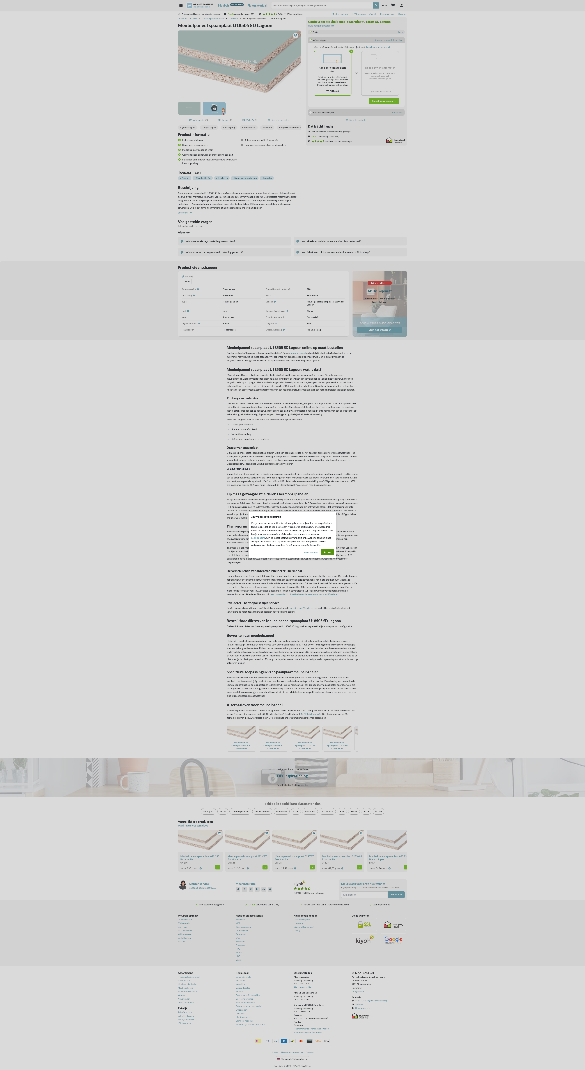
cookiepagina (258, 537)
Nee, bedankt (311, 552)
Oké (329, 552)
